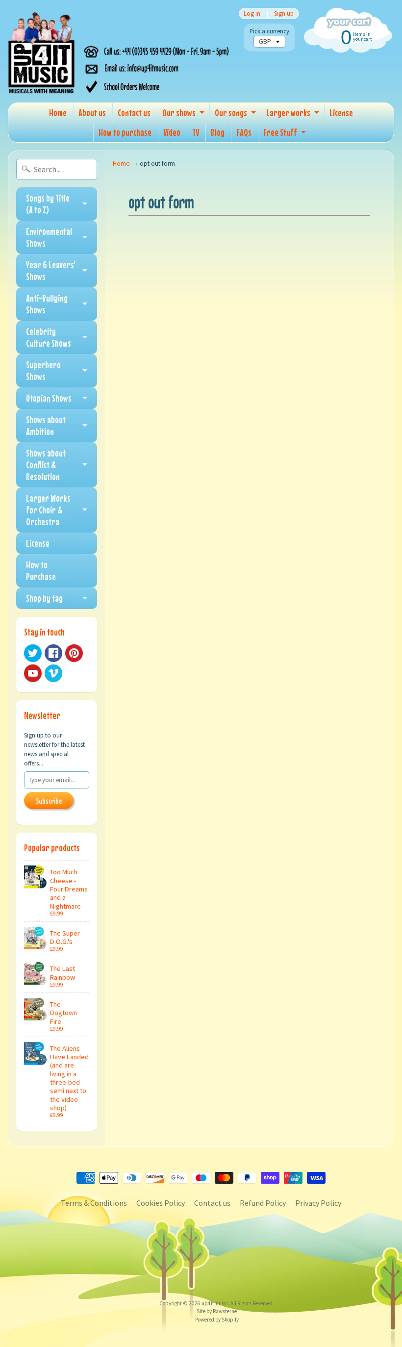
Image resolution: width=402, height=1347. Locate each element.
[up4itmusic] (120, 51)
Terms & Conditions (94, 1203)
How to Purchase (41, 570)
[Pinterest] (74, 653)
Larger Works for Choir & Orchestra (48, 509)
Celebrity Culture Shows (48, 337)
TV (195, 132)
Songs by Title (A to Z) (48, 203)
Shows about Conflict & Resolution (46, 464)
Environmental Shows (49, 237)
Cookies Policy (160, 1203)
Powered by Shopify (217, 1319)
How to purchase (125, 132)
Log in (252, 13)
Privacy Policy (318, 1203)
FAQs (243, 132)
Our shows (179, 112)
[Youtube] (33, 673)
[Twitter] (33, 653)
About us (92, 112)
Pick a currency (269, 31)
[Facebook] (53, 653)
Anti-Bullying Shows (47, 303)
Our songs (231, 112)
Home (58, 112)
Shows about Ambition (46, 425)
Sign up (284, 13)
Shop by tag (44, 598)
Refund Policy (263, 1203)
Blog (218, 132)
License (341, 112)
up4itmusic (214, 1303)
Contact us (134, 112)
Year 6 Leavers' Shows (50, 270)
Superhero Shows (43, 370)
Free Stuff (280, 132)
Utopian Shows (49, 398)
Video (171, 132)
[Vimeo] (53, 673)
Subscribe (49, 800)
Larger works (288, 112)
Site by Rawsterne (217, 1311)
